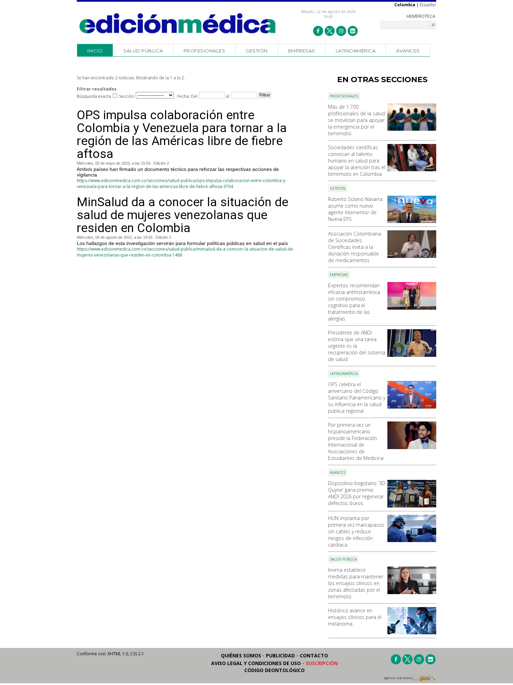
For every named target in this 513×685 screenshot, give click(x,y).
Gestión (257, 50)
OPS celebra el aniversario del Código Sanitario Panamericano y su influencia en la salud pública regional (356, 397)
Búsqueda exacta (94, 96)
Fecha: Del (187, 96)
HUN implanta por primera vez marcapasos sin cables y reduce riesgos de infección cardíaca (356, 531)
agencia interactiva (398, 678)
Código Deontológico (274, 670)
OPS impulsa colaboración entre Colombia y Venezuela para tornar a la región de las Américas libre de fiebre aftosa (182, 134)
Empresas (301, 50)
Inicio (95, 50)
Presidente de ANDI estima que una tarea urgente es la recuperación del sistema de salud (356, 345)
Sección (126, 96)
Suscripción (322, 663)
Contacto (314, 655)
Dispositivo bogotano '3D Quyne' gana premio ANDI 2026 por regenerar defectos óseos (356, 493)
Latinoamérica (356, 50)
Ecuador (428, 5)
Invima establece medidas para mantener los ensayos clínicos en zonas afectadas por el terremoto (355, 583)
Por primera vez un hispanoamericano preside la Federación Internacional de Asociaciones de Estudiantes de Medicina (356, 441)
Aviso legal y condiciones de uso (256, 663)
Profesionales (204, 50)
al (227, 96)
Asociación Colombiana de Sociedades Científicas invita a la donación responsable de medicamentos (354, 247)
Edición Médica (177, 23)
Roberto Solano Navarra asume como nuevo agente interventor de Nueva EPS (355, 209)
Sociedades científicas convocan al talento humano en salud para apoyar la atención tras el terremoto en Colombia (356, 160)
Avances (408, 50)
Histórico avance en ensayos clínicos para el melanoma (354, 617)
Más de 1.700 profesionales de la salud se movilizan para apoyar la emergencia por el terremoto (356, 120)
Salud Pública (143, 50)
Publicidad (280, 655)
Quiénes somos (241, 655)
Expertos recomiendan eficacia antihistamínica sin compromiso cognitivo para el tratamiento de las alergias (354, 302)
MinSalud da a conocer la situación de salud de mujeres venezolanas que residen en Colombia (182, 215)
